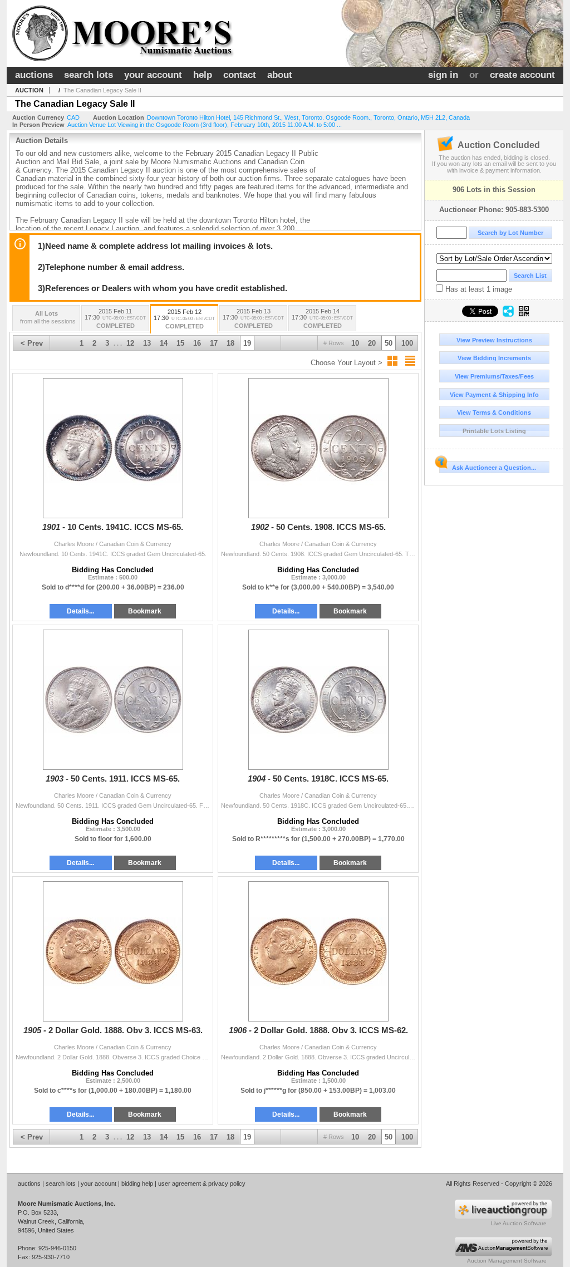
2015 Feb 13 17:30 (253, 318)
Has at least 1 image (477, 289)
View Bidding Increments (494, 358)
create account (522, 75)
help (202, 75)
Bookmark (144, 611)
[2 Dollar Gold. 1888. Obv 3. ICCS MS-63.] (113, 951)
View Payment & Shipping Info (494, 394)
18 (230, 343)
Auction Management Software (507, 1261)
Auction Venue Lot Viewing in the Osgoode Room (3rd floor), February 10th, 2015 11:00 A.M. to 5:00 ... (204, 124)
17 (214, 343)
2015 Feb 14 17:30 (322, 318)
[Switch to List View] (410, 360)
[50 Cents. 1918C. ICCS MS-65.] (318, 699)
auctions (34, 75)
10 (355, 343)
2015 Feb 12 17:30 (184, 319)
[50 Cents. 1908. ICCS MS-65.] (318, 448)
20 (372, 343)
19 (247, 343)
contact (239, 75)
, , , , (308, 117)
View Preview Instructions (494, 340)
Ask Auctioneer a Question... (494, 467)
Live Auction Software (519, 1223)
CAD (73, 117)
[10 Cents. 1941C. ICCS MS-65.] (113, 448)
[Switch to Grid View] (392, 360)
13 (147, 343)
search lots (88, 75)
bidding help (137, 1183)
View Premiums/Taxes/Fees (494, 376)
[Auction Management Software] (503, 1254)
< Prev (32, 343)
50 (388, 343)
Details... (80, 611)
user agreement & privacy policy (201, 1183)
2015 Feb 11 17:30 (115, 318)
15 (180, 343)
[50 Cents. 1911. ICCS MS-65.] (113, 699)
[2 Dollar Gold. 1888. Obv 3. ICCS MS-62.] (318, 951)
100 (407, 343)
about (279, 75)
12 (130, 343)
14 (164, 343)
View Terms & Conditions (494, 412)
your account (153, 75)
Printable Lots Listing (494, 431)
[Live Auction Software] (503, 1217)
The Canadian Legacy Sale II (102, 90)
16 (197, 343)
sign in (443, 75)
